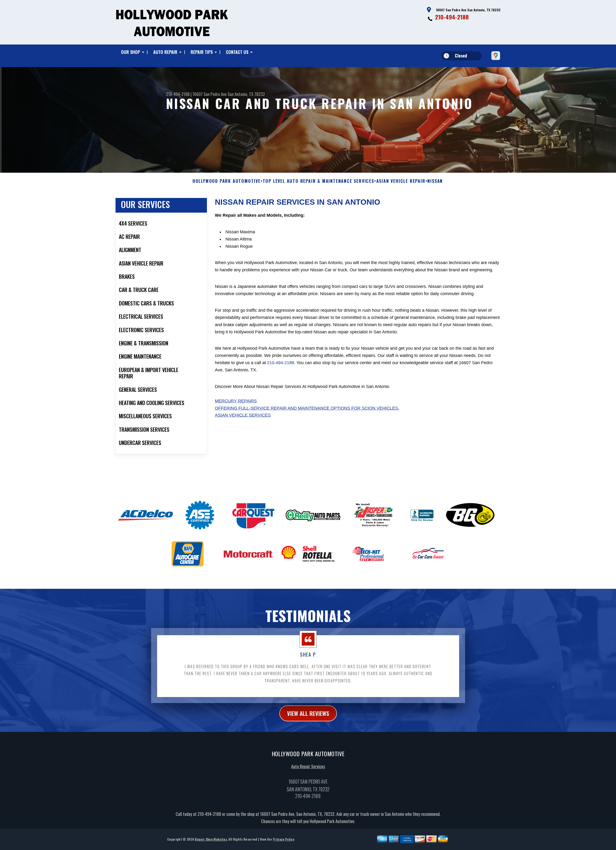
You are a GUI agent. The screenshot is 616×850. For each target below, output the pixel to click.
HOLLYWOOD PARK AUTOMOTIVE (226, 181)
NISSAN (435, 181)
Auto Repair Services (308, 766)
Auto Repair (165, 52)
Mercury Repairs (236, 401)
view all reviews (308, 713)
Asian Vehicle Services (243, 415)
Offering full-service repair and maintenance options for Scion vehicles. (307, 408)
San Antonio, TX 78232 (246, 94)
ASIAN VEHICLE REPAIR (400, 181)
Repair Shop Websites (211, 839)
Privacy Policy (283, 839)
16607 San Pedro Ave (209, 94)
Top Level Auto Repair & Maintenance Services (318, 181)
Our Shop (130, 52)
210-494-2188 (452, 17)
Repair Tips (202, 52)
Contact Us (237, 52)
